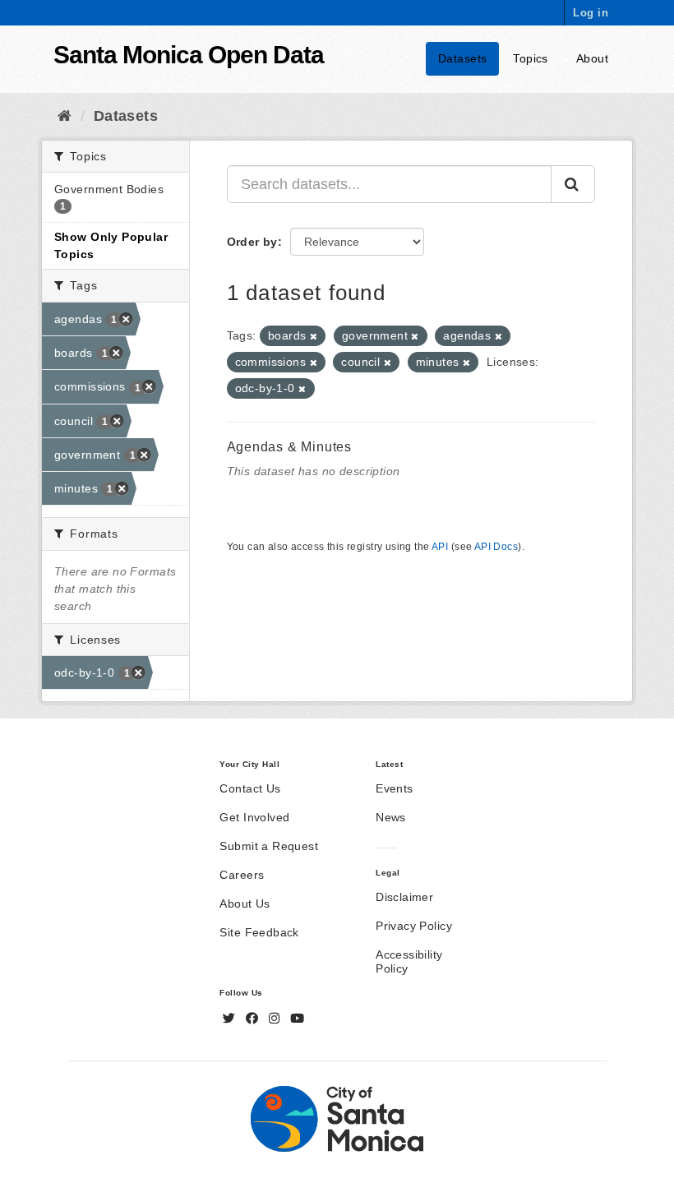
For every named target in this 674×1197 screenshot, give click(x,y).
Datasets (462, 58)
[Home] (65, 116)
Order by (252, 241)
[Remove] (313, 336)
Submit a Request (268, 846)
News (391, 817)
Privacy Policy (414, 925)
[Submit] (573, 184)
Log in (590, 13)
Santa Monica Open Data (188, 54)
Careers (241, 874)
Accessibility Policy (409, 961)
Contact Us (249, 788)
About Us (244, 903)
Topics (530, 58)
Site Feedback (258, 932)
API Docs (496, 546)
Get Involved (254, 817)
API (440, 546)
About (592, 58)
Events (394, 788)
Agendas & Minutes (290, 447)
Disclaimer (404, 897)
